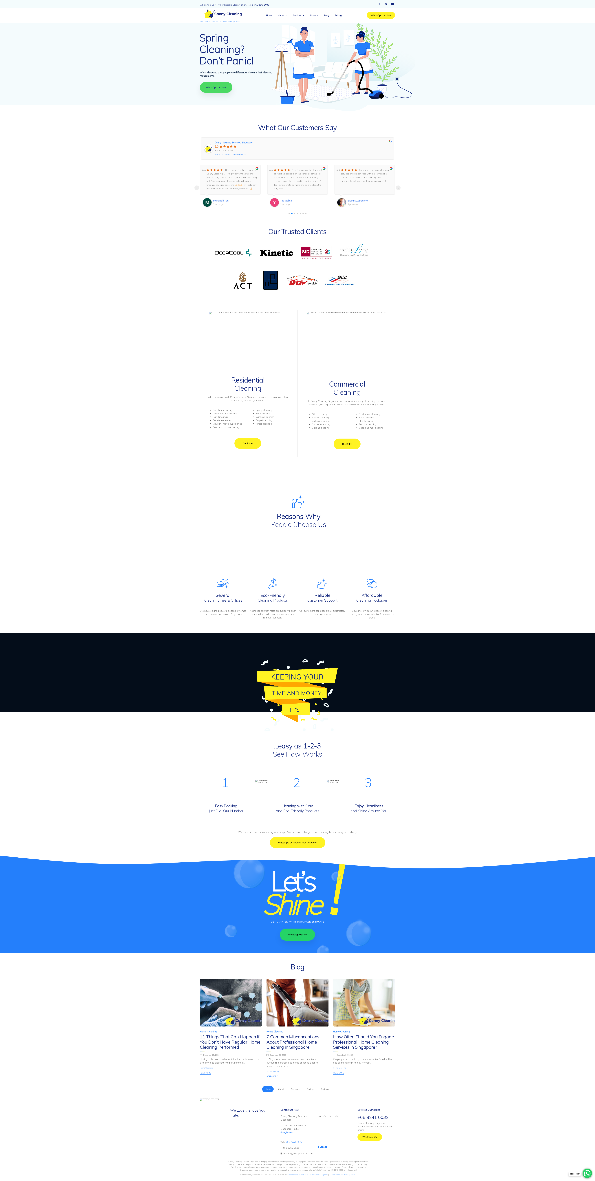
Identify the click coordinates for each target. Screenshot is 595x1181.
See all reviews (222, 154)
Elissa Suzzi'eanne (290, 200)
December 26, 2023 (345, 1055)
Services (297, 15)
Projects (314, 15)
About (281, 15)
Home (269, 15)
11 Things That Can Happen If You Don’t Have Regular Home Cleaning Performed (230, 1042)
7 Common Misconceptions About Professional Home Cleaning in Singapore (293, 1042)
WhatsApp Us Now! (216, 87)
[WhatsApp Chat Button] (587, 1173)
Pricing (338, 15)
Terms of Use (337, 1175)
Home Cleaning (208, 1031)
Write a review (238, 154)
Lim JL (351, 200)
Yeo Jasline (219, 200)
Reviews (325, 1089)
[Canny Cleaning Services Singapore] (222, 14)
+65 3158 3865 (291, 1147)
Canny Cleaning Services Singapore (234, 142)
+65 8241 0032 (294, 1142)
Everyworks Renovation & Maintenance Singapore (307, 1175)
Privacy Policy (349, 1175)
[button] (381, 15)
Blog (326, 15)
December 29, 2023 (211, 1055)
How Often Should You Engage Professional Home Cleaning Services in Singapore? (363, 1042)
